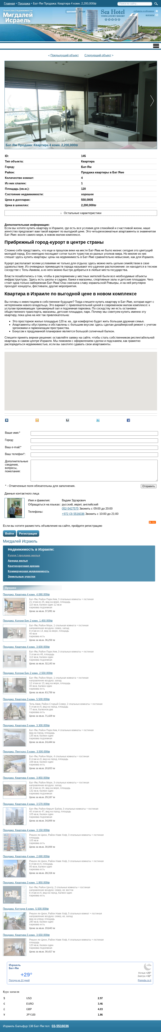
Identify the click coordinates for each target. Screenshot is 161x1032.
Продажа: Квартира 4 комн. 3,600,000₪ (26, 647)
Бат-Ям (14, 968)
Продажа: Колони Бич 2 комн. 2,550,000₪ (28, 673)
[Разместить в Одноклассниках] (37, 420)
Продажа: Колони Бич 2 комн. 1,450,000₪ (28, 620)
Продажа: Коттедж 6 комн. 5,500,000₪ (26, 908)
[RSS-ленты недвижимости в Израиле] (152, 522)
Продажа (24, 3)
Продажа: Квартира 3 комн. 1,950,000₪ (26, 882)
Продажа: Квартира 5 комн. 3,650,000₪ (26, 935)
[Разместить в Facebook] (128, 420)
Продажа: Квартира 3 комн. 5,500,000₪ (26, 699)
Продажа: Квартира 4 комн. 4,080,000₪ (26, 594)
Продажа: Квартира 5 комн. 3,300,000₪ (26, 725)
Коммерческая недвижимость (28, 571)
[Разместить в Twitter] (98, 420)
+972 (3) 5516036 (73, 513)
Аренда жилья (18, 560)
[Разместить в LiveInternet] (67, 420)
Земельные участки (21, 576)
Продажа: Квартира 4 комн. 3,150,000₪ (26, 830)
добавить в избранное (144, 11)
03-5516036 (60, 1026)
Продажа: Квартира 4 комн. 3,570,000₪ (26, 804)
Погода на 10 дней (19, 980)
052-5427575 (70, 508)
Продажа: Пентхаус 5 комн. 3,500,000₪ (26, 751)
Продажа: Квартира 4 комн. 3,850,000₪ (26, 778)
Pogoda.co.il (144, 980)
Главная (9, 3)
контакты (150, 15)
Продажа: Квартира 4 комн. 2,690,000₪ (26, 856)
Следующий (97, 55)
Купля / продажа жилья (24, 555)
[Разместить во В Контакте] (6, 420)
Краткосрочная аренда (23, 565)
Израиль (15, 965)
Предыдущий (64, 55)
